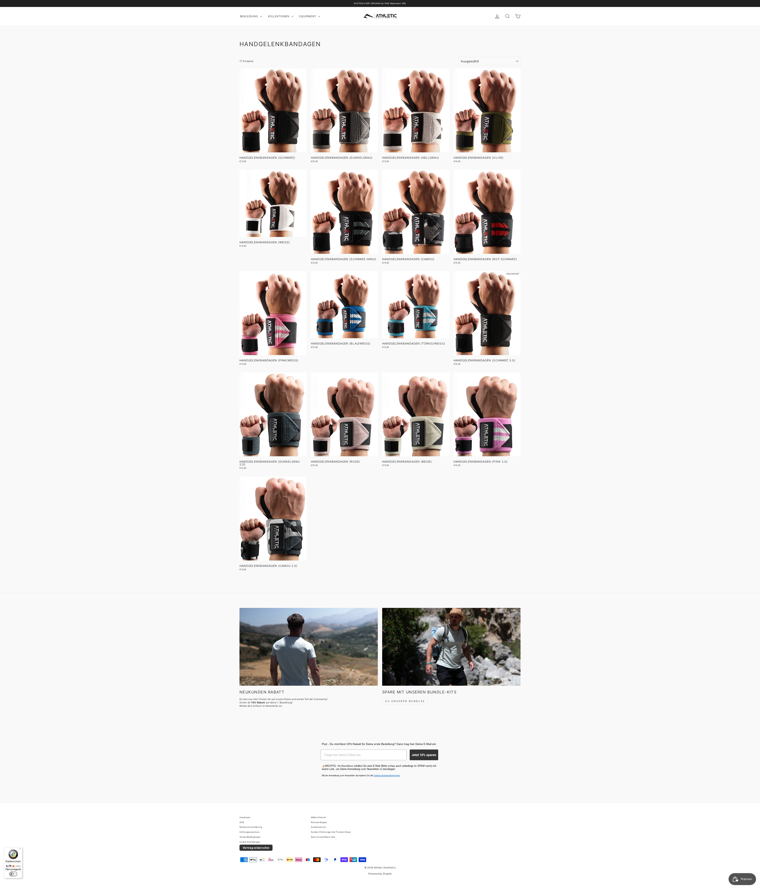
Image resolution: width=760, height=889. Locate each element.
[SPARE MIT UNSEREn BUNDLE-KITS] (451, 647)
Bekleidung (249, 16)
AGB (241, 822)
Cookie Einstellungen (249, 842)
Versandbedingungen (249, 837)
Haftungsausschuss (249, 832)
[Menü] (20, 849)
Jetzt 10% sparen (424, 755)
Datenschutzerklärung (250, 827)
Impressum (245, 817)
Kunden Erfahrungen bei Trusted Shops (331, 832)
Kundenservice (318, 827)
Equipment (308, 16)
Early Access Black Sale (323, 837)
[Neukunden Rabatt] (308, 647)
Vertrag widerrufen (256, 847)
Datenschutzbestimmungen (387, 775)
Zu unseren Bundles (405, 701)
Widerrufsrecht (318, 817)
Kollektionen (279, 16)
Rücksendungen (319, 822)
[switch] (13, 874)
